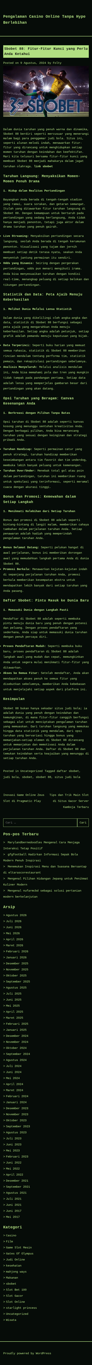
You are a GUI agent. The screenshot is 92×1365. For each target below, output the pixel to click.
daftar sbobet (68, 771)
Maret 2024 (14, 1090)
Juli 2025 (13, 993)
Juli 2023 (13, 1138)
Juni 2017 (13, 1211)
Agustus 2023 (16, 1132)
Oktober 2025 (16, 975)
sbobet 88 (43, 777)
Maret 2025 (14, 1018)
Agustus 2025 (16, 987)
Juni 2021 (13, 1205)
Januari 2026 (16, 957)
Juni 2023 (13, 1144)
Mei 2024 (13, 1078)
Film (9, 1241)
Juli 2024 (13, 1066)
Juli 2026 (13, 921)
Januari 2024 (16, 1102)
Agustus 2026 (16, 915)
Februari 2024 (17, 1096)
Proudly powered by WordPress (27, 1353)
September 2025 (18, 981)
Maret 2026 (14, 945)
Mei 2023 (13, 1150)
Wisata (11, 1320)
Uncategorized (31, 771)
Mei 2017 (13, 1217)
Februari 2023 (17, 1156)
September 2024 (18, 1054)
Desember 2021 (17, 1180)
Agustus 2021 (16, 1193)
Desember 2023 (17, 1108)
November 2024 (17, 1042)
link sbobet (43, 166)
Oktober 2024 (16, 1048)
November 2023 (17, 1114)
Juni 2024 (13, 1072)
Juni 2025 (13, 999)
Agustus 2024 (16, 1060)
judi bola (11, 777)
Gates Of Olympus (19, 1253)
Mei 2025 (13, 1005)
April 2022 (14, 1174)
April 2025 (14, 1012)
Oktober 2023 (16, 1120)
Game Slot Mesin (19, 1247)
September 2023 (18, 1126)
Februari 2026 (17, 951)
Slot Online (15, 1302)
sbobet (27, 777)
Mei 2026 (13, 933)
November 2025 (17, 969)
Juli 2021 (13, 1199)
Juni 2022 (13, 1162)
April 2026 (14, 939)
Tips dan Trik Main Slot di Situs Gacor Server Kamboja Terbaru (69, 801)
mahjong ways (16, 1271)
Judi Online (15, 1259)
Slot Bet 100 (16, 1290)
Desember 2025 (17, 963)
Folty (57, 63)
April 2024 (14, 1084)
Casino (11, 1235)
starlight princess (21, 1308)
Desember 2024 (17, 1036)
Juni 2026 (13, 927)
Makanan (12, 1277)
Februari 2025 (17, 1024)
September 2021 (18, 1187)
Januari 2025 (16, 1030)
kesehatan (13, 1265)
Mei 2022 (13, 1168)
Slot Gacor (14, 1296)
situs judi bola (67, 777)
